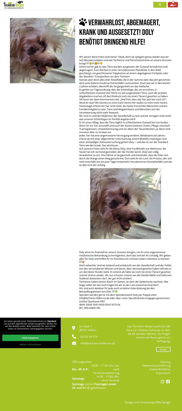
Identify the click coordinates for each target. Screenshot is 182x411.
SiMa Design (162, 402)
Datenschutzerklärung (156, 365)
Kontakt (163, 349)
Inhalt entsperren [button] (30, 337)
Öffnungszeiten (82, 362)
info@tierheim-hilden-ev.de (97, 343)
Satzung (165, 362)
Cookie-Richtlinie (159, 369)
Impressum (163, 373)
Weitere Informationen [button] (30, 344)
